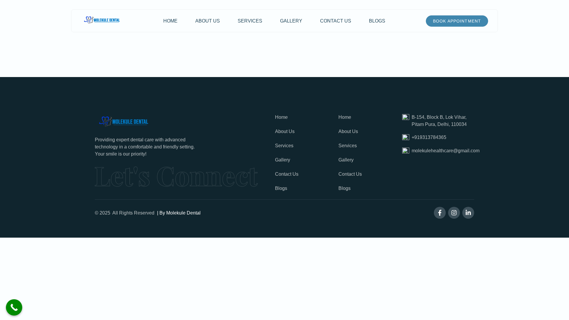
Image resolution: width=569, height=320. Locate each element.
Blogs (377, 20)
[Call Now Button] (14, 307)
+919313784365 (429, 137)
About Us (207, 20)
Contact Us (335, 20)
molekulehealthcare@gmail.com (446, 150)
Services (250, 20)
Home (170, 20)
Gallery (291, 20)
